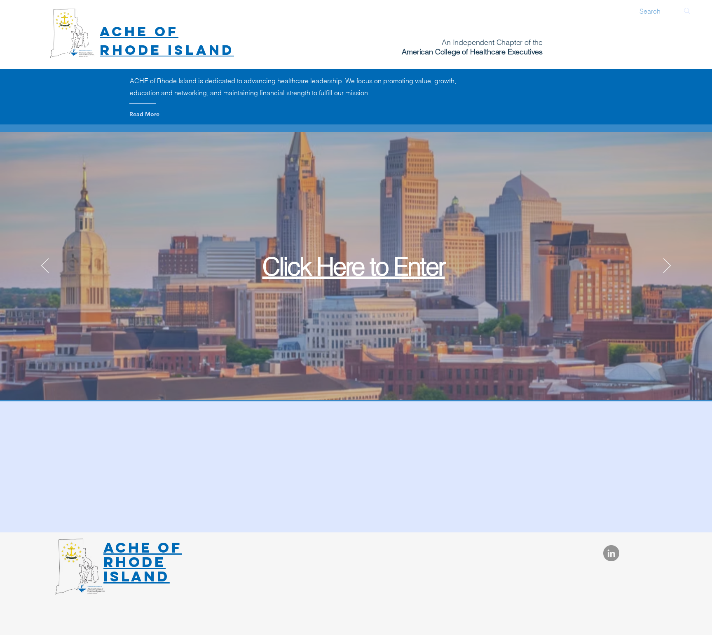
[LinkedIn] (611, 553)
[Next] (667, 266)
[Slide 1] (356, 379)
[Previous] (45, 266)
